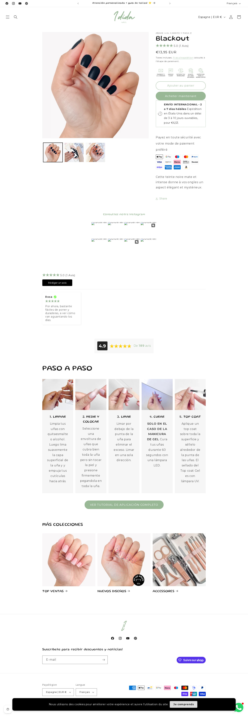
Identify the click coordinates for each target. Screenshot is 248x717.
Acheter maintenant (180, 96)
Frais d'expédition (183, 57)
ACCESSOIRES (163, 591)
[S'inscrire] (103, 660)
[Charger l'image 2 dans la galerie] (74, 152)
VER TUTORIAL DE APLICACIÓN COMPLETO (124, 504)
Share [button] (163, 198)
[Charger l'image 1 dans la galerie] (53, 152)
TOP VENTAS (53, 591)
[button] (8, 17)
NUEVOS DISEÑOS (111, 591)
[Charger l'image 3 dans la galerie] (95, 152)
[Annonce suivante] (170, 3)
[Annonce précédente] (78, 3)
